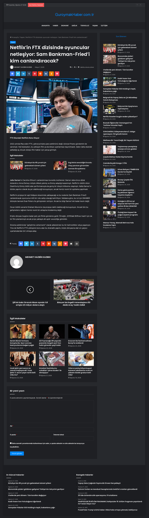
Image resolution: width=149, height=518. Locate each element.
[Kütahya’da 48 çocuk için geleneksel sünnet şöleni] (16, 165)
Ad (11, 426)
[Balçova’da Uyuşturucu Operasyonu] (109, 109)
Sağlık (74, 25)
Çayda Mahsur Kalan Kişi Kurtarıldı (117, 157)
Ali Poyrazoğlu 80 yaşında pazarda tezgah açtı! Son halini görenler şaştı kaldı (50, 343)
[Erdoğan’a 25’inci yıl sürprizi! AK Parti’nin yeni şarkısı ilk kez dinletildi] (109, 204)
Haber (55, 25)
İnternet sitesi (59, 435)
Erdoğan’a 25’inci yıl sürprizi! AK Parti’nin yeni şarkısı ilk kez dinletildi (128, 203)
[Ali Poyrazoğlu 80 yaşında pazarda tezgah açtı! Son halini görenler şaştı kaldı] (52, 331)
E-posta (13, 435)
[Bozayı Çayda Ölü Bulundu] (109, 183)
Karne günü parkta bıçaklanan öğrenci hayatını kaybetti (126, 192)
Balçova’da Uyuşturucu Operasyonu (128, 107)
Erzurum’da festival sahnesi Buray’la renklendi (80, 342)
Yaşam (95, 25)
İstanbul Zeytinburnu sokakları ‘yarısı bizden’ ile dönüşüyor (50, 370)
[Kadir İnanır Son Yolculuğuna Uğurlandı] (109, 81)
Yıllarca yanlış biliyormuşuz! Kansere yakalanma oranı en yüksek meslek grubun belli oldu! (80, 371)
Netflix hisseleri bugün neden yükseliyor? (120, 116)
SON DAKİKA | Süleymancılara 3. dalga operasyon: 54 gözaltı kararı (119, 132)
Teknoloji (84, 25)
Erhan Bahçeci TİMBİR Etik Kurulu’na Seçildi (128, 170)
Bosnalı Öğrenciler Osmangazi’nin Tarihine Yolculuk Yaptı (117, 124)
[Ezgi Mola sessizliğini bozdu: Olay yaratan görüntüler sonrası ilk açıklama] (60, 165)
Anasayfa (46, 25)
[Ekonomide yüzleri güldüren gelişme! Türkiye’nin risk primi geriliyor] (109, 59)
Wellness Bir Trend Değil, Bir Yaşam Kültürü (121, 140)
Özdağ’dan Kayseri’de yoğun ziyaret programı (128, 213)
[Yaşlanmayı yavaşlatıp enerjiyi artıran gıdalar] (109, 149)
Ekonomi (64, 25)
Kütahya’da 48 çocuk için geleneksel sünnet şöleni (127, 47)
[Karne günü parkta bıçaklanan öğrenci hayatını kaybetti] (109, 193)
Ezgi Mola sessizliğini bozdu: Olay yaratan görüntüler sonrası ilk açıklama (80, 165)
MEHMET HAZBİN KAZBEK (23, 67)
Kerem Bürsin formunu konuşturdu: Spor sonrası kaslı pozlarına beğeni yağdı (22, 343)
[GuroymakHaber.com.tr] (74, 14)
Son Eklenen (121, 36)
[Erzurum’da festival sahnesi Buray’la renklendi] (81, 331)
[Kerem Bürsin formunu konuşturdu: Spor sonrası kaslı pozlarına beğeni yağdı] (23, 331)
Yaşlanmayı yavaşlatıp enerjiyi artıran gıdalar (127, 147)
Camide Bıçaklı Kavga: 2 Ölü (115, 163)
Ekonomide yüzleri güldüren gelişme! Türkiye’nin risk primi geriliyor (126, 60)
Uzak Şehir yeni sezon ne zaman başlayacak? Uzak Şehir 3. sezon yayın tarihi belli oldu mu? (23, 371)
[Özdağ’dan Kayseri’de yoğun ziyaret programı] (109, 215)
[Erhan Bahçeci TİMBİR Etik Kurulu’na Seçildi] (109, 172)
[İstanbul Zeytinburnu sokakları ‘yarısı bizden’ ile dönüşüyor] (52, 359)
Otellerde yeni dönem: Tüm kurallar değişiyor (61, 5)
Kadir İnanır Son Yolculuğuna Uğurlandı (127, 79)
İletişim (104, 25)
